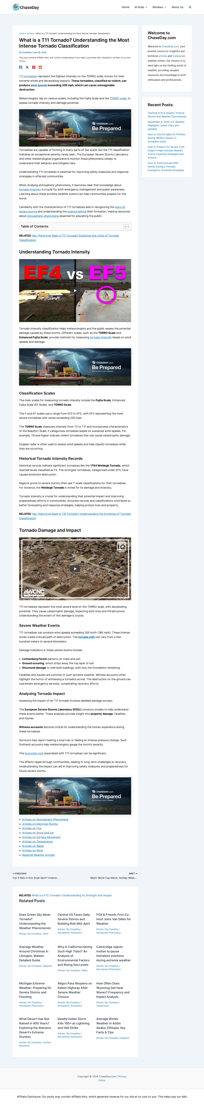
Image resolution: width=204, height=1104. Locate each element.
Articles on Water (33, 846)
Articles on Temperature (37, 841)
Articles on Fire (31, 828)
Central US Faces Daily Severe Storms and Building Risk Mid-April (74, 919)
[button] (145, 7)
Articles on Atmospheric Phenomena (45, 819)
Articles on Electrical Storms (40, 824)
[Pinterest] (33, 67)
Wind (45, 933)
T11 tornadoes (28, 76)
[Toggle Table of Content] (124, 226)
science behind (76, 211)
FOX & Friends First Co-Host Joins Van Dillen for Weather (113, 919)
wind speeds (39, 85)
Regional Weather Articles (38, 855)
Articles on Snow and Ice (38, 832)
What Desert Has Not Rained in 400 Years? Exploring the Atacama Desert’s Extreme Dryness (35, 1028)
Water (85, 970)
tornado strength (101, 337)
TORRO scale (118, 98)
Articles (22, 933)
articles (163, 55)
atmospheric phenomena (43, 216)
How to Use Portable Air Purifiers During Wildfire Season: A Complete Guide (166, 138)
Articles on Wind (32, 850)
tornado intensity (30, 189)
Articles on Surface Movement (41, 837)
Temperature (102, 1005)
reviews (177, 55)
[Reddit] (40, 67)
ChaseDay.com (170, 46)
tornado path (86, 637)
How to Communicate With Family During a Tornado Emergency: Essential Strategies (166, 166)
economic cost (34, 753)
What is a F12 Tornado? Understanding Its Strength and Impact (72, 895)
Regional (47, 966)
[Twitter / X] (27, 67)
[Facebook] (20, 67)
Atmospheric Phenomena (70, 932)
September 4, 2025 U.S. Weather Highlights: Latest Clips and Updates (166, 125)
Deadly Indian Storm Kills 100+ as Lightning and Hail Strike (73, 1023)
